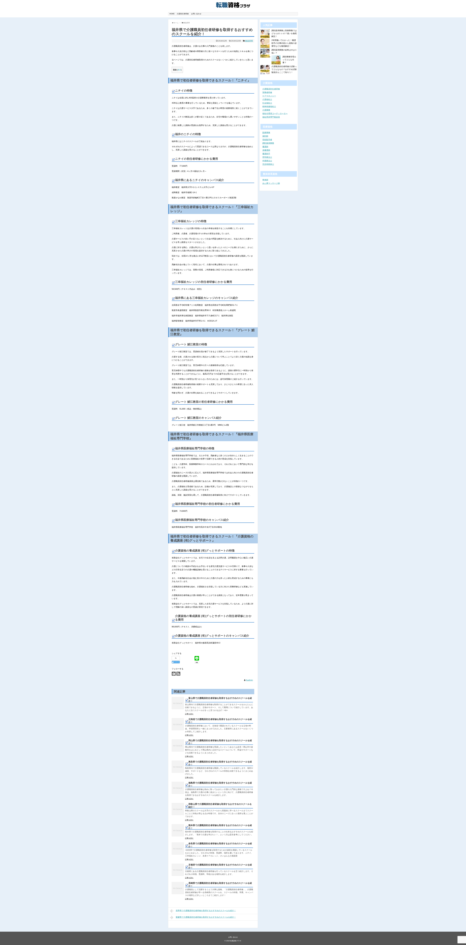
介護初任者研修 (183, 14)
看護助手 (266, 154)
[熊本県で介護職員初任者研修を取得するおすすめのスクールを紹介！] (178, 830)
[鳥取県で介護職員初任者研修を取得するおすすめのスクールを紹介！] (178, 767)
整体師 (265, 180)
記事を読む (189, 714)
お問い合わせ (196, 14)
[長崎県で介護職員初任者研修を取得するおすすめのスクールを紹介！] (178, 888)
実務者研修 (267, 92)
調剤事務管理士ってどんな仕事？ (289, 60)
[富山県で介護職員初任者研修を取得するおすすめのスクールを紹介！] (178, 703)
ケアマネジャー (269, 96)
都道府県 (249, 41)
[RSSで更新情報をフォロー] (178, 674)
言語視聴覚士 (268, 164)
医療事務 (266, 133)
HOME (172, 14)
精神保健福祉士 (269, 106)
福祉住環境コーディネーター (275, 114)
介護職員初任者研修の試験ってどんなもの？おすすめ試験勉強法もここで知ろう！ (284, 69)
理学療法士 (267, 157)
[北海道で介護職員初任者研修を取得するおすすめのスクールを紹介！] (178, 724)
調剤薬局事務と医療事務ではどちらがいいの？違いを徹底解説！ (284, 33)
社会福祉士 (267, 103)
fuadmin (249, 680)
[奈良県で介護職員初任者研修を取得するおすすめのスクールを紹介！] (178, 848)
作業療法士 (267, 161)
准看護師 (266, 150)
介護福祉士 (267, 99)
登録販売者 (267, 140)
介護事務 (266, 110)
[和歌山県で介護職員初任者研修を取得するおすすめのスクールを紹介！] (178, 809)
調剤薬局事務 (268, 143)
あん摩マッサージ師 (271, 183)
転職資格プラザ (235, 941)
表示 (179, 70)
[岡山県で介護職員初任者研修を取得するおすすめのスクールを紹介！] (178, 745)
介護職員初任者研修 (271, 89)
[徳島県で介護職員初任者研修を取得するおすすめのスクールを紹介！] (178, 788)
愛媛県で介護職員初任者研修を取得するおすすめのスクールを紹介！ (206, 917)
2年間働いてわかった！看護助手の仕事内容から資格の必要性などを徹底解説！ (284, 43)
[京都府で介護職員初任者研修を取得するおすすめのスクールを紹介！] (178, 870)
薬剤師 (265, 136)
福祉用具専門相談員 (271, 117)
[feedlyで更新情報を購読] (174, 674)
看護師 (265, 147)
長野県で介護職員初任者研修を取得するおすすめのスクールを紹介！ (206, 911)
